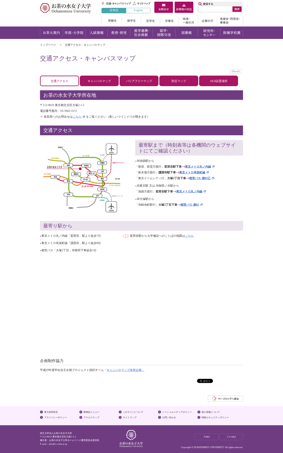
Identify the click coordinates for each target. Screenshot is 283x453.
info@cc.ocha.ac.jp (58, 444)
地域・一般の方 (188, 21)
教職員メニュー (91, 412)
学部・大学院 (74, 33)
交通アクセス (59, 81)
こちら (77, 116)
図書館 (186, 33)
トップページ (48, 44)
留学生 (131, 21)
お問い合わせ (169, 417)
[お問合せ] (163, 8)
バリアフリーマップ (139, 81)
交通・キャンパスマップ (117, 3)
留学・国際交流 (164, 33)
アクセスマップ (91, 417)
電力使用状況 (51, 412)
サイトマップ (141, 3)
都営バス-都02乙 (200, 178)
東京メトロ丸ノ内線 (198, 166)
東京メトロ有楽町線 (192, 172)
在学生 (150, 21)
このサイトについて (133, 412)
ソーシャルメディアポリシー (177, 412)
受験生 (112, 21)
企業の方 (207, 21)
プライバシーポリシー (55, 417)
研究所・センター (209, 33)
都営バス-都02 (190, 204)
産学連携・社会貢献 (141, 33)
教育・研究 (119, 33)
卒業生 (169, 21)
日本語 (114, 10)
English (138, 10)
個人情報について (211, 412)
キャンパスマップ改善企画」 (125, 370)
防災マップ (179, 81)
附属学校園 (231, 33)
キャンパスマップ (99, 81)
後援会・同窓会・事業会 (230, 21)
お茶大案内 (51, 33)
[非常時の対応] (184, 8)
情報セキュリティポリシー (215, 417)
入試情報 (96, 33)
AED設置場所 (218, 81)
